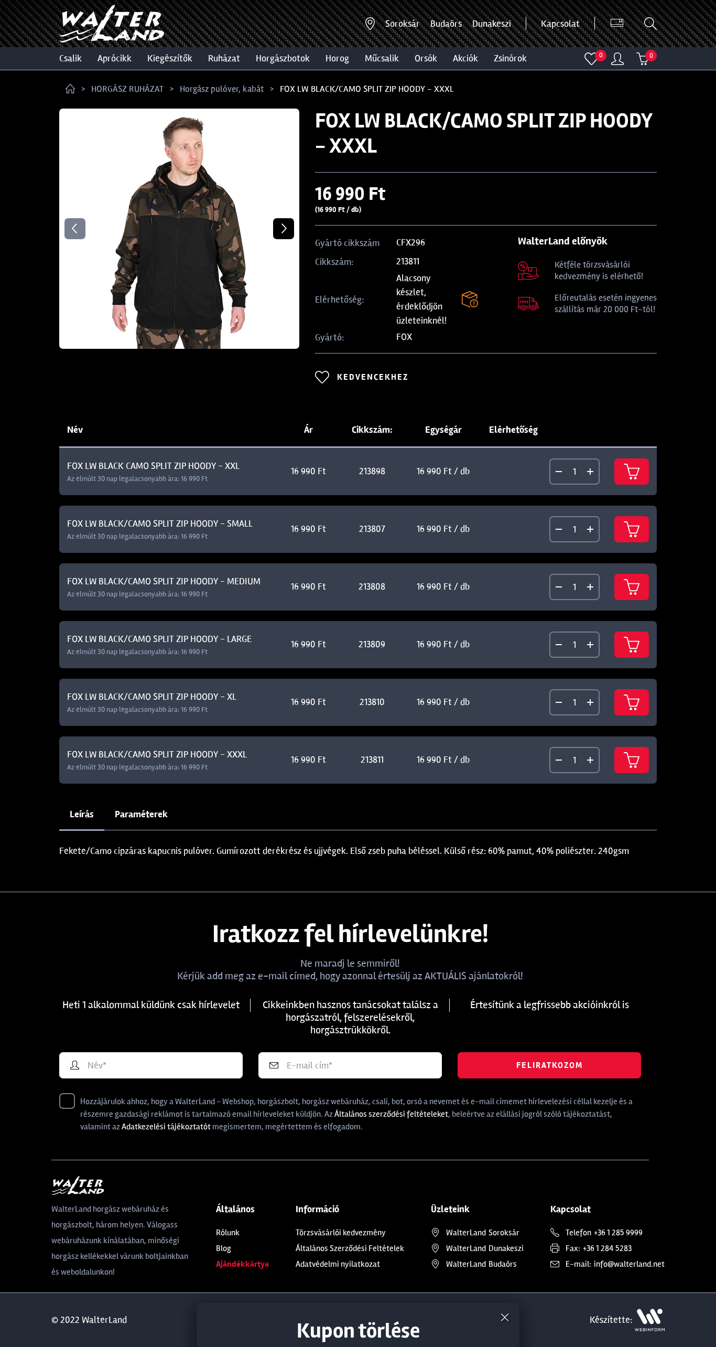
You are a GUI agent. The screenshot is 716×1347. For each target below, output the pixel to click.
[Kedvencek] (591, 58)
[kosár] (642, 58)
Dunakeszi (491, 23)
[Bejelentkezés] (617, 58)
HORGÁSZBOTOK (283, 58)
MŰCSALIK (382, 58)
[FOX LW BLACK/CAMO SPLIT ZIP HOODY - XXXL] (179, 229)
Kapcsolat (560, 23)
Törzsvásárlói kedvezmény (341, 1232)
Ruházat (224, 58)
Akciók (465, 58)
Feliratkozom (549, 1065)
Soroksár (402, 23)
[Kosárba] (631, 471)
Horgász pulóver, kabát (222, 88)
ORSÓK (426, 58)
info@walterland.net (629, 1264)
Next (283, 228)
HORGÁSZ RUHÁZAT (127, 88)
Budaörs (446, 23)
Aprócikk (114, 58)
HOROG (337, 58)
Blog (223, 1248)
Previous (74, 228)
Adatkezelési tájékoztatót (166, 1126)
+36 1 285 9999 (618, 1232)
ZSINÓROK (510, 58)
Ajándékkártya (242, 1264)
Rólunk (228, 1232)
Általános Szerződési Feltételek (350, 1248)
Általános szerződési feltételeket (391, 1114)
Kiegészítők (169, 58)
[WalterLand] (120, 1185)
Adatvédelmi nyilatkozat (338, 1264)
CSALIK (70, 58)
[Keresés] (650, 23)
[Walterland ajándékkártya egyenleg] (617, 23)
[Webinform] (650, 1320)
